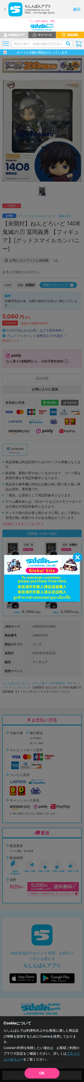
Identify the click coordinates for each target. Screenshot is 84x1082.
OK (42, 1073)
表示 (76, 9)
